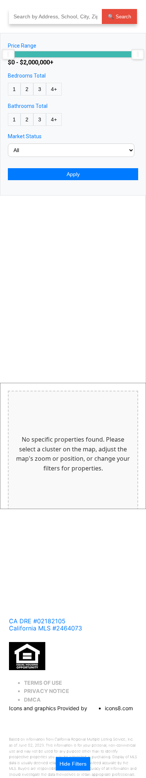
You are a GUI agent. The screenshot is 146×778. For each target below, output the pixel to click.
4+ (54, 89)
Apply (73, 174)
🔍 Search (119, 16)
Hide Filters (73, 764)
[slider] (8, 54)
